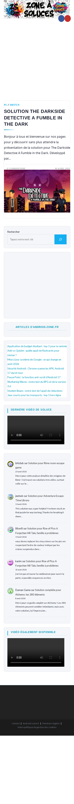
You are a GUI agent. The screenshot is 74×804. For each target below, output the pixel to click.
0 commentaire (16, 168)
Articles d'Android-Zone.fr (37, 327)
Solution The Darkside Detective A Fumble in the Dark (34, 118)
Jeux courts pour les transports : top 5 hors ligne (34, 395)
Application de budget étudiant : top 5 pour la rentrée (37, 346)
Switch (15, 104)
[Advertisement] (37, 56)
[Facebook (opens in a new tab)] (61, 18)
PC (5, 104)
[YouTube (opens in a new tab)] (68, 18)
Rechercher (13, 231)
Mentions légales (51, 723)
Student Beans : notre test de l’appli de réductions (34, 390)
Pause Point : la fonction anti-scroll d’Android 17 (34, 377)
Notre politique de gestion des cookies (37, 727)
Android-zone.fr (31, 723)
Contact (16, 723)
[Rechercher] (60, 239)
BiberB (19, 528)
